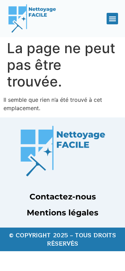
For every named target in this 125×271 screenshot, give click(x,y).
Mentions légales (62, 212)
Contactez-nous (63, 197)
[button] (112, 18)
